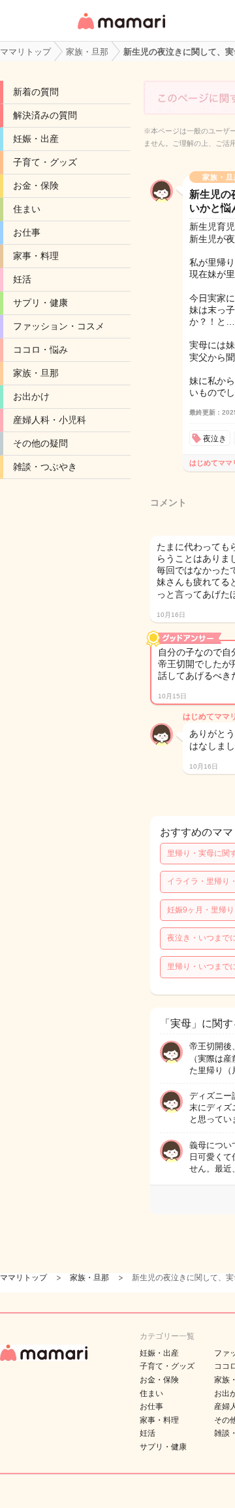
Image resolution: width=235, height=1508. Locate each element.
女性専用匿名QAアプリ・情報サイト (121, 30)
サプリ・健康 (40, 302)
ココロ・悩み (40, 349)
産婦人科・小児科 (49, 420)
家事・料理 (36, 256)
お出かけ (31, 396)
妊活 (22, 279)
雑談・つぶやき (45, 466)
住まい (26, 209)
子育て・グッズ (45, 162)
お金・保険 (36, 185)
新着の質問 (36, 92)
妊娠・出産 (36, 138)
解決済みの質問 (45, 115)
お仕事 (26, 232)
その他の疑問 (40, 443)
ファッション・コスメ (58, 326)
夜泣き (215, 438)
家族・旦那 (36, 373)
